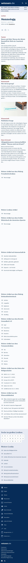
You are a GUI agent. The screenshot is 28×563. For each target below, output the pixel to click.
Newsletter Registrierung (7, 557)
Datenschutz (4, 549)
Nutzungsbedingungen (6, 556)
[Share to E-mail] (2, 30)
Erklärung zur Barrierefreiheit (7, 552)
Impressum (3, 547)
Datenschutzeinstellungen (7, 550)
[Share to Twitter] (8, 30)
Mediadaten (3, 554)
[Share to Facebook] (5, 30)
